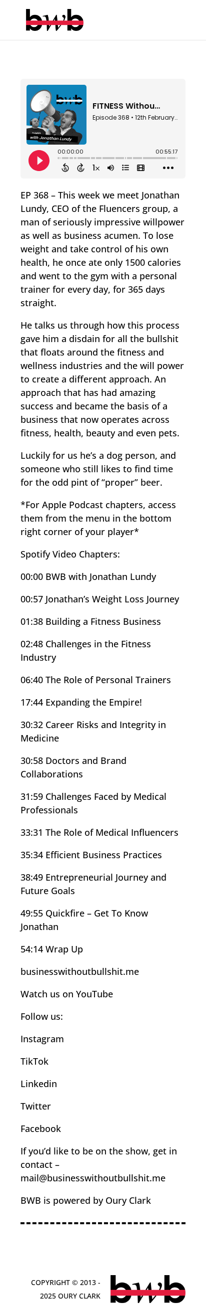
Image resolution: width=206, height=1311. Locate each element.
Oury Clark (127, 1200)
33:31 (31, 832)
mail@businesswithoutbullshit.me (93, 1178)
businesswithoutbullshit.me (79, 971)
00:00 (31, 576)
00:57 (31, 599)
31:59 (31, 796)
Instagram (42, 1039)
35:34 (31, 855)
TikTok (34, 1061)
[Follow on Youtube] (111, 1253)
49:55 (31, 913)
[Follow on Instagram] (155, 1253)
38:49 (31, 877)
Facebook (40, 1128)
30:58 (31, 760)
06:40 (31, 680)
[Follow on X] (177, 1253)
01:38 (31, 621)
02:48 (31, 644)
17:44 (31, 702)
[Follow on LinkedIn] (89, 1253)
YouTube (94, 994)
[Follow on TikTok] (133, 1253)
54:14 (31, 949)
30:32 (31, 725)
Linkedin (38, 1084)
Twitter (35, 1106)
